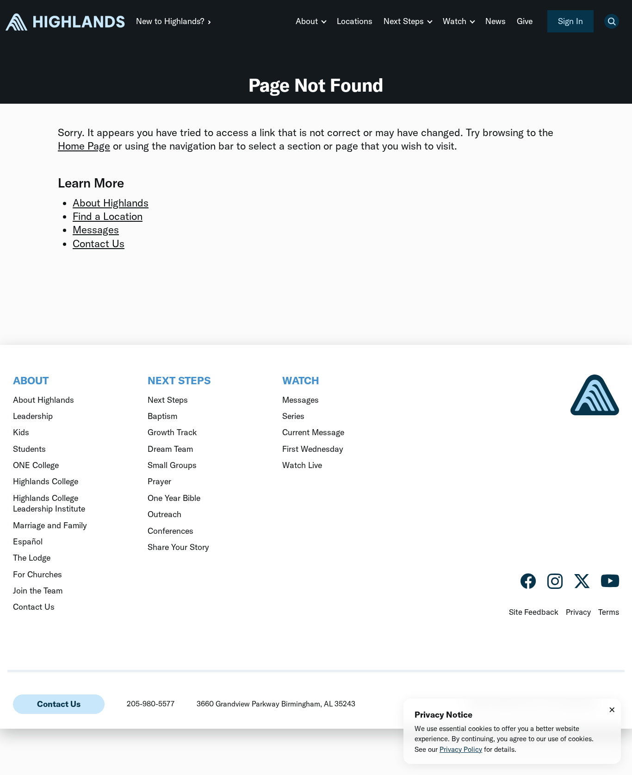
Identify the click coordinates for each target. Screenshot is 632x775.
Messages (96, 229)
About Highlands (111, 202)
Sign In (570, 21)
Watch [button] (454, 21)
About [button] (307, 21)
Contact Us (98, 243)
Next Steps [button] (404, 21)
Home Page (84, 145)
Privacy (578, 612)
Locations (354, 21)
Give (525, 21)
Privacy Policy (461, 749)
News (495, 21)
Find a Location (108, 216)
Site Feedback (533, 612)
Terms (608, 612)
